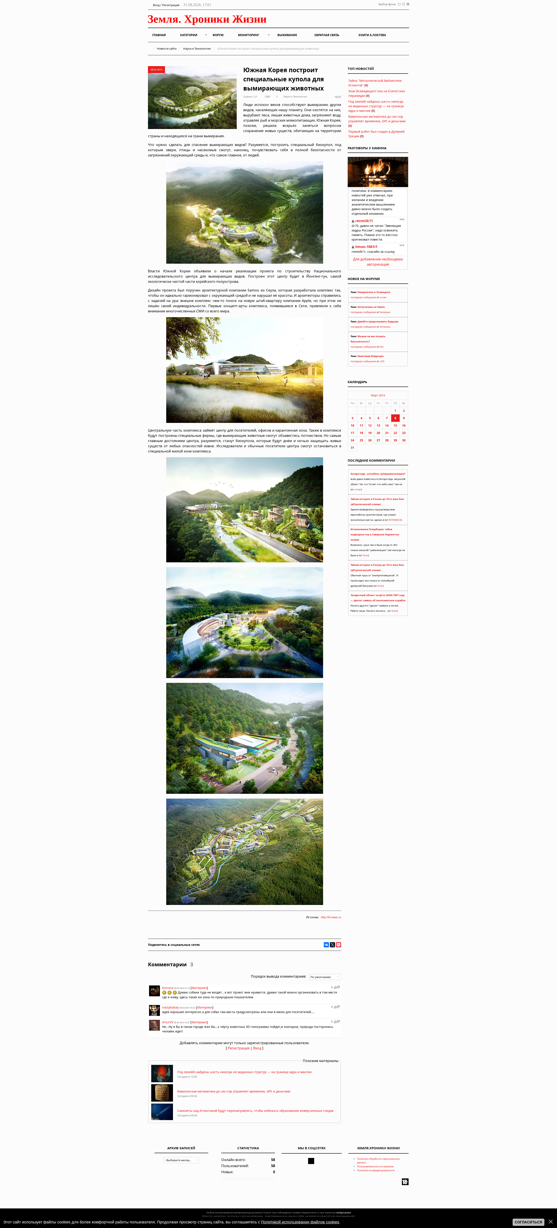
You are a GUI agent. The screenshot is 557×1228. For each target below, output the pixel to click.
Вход (257, 1048)
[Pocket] (338, 944)
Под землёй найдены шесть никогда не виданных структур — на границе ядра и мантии (244, 1072)
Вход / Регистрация (165, 5)
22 (395, 433)
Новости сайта (166, 48)
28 (387, 440)
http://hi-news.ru (331, 917)
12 (370, 425)
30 (404, 440)
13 (378, 425)
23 (404, 433)
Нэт (382, 346)
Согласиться (528, 1222)
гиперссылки (343, 1212)
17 (352, 433)
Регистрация (239, 1048)
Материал (199, 988)
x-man (383, 297)
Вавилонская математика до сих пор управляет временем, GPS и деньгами (233, 1091)
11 (361, 425)
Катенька (385, 312)
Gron (365, 555)
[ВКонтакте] (326, 944)
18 (361, 433)
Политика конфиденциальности (376, 1170)
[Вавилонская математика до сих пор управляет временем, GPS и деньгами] (162, 1100)
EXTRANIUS (395, 519)
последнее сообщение (363, 297)
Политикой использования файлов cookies (300, 1222)
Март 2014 (378, 395)
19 (370, 433)
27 (378, 440)
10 (352, 425)
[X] (332, 944)
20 (378, 433)
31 (352, 448)
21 (387, 433)
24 (352, 440)
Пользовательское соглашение (375, 1166)
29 (395, 440)
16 (404, 425)
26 (370, 440)
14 (387, 425)
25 (361, 440)
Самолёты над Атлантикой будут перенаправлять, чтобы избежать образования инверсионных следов (255, 1111)
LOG (382, 361)
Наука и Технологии (197, 48)
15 (395, 425)
